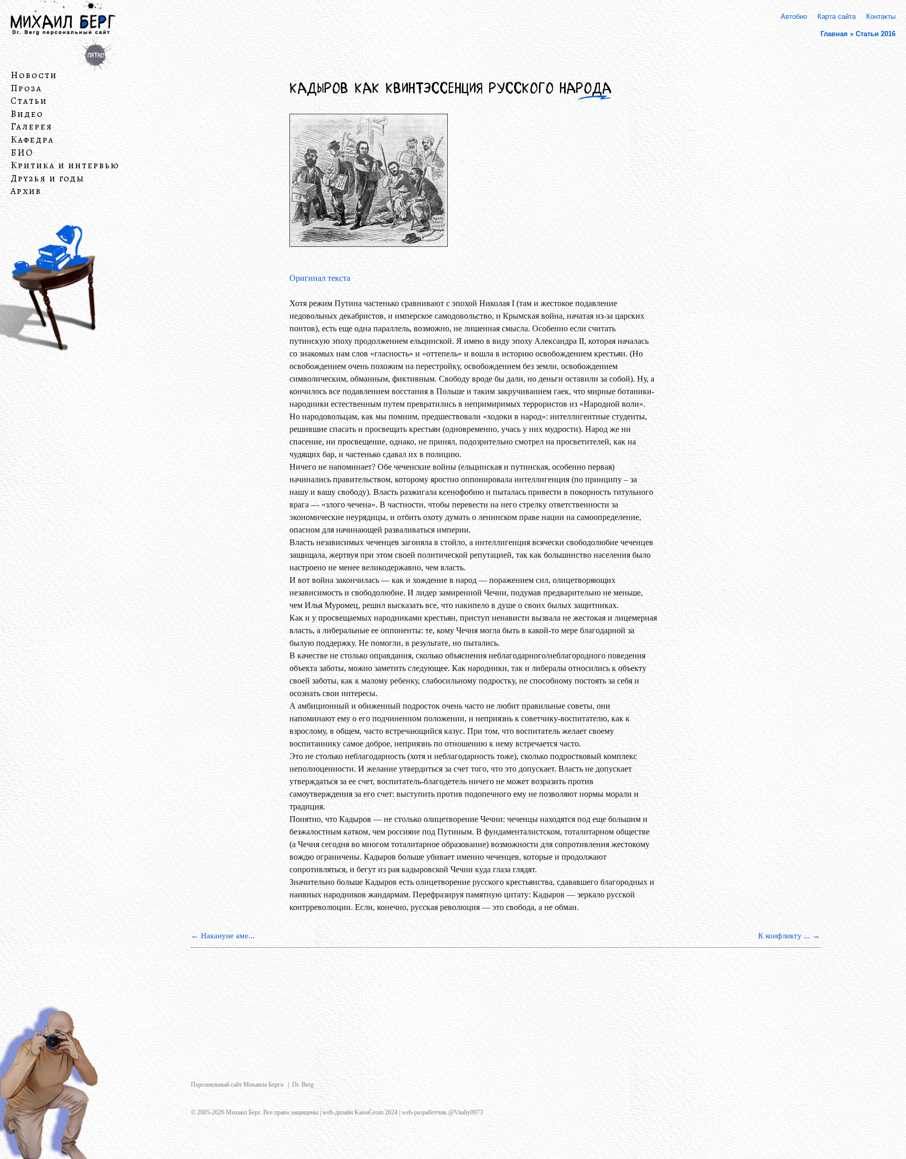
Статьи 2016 (876, 34)
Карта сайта (836, 16)
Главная (834, 34)
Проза (26, 88)
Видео (27, 114)
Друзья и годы (47, 179)
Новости (33, 75)
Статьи (28, 101)
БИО (22, 152)
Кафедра (32, 140)
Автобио (794, 16)
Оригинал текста (320, 278)
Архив (25, 191)
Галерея (31, 127)
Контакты (881, 16)
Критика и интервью (65, 165)
